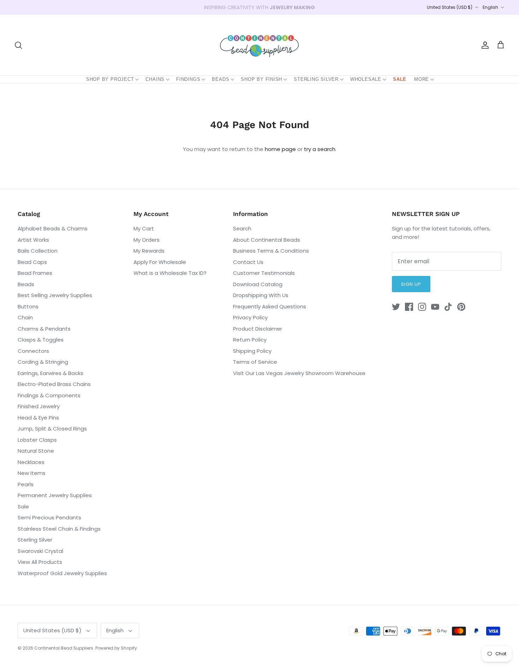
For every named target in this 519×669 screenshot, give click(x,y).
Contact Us (248, 262)
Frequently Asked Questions (269, 306)
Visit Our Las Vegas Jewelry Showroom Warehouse (299, 373)
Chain (25, 317)
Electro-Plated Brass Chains (54, 384)
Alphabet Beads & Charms (53, 228)
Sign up (411, 284)
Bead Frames (35, 273)
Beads (220, 79)
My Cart (143, 228)
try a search (319, 149)
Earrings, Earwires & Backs (50, 373)
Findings (188, 79)
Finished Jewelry (39, 406)
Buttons (28, 306)
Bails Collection (38, 250)
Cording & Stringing (43, 362)
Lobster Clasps (37, 440)
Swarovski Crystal (40, 551)
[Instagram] (422, 307)
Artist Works (33, 239)
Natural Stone (36, 450)
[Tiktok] (448, 307)
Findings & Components (49, 395)
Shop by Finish (261, 79)
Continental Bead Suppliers (63, 648)
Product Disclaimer (257, 328)
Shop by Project (110, 79)
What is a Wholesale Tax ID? (170, 273)
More (421, 79)
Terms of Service (255, 362)
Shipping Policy (252, 351)
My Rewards (149, 250)
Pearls (26, 484)
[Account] (483, 45)
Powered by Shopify (116, 648)
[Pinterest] (461, 307)
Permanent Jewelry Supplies (55, 495)
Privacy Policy (250, 317)
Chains (155, 79)
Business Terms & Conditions (271, 250)
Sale (399, 79)
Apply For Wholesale (159, 262)
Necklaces (31, 462)
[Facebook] (409, 307)
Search (242, 228)
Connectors (33, 351)
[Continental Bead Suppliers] (259, 45)
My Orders (146, 239)
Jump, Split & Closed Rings (52, 428)
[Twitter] (396, 307)
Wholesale (365, 79)
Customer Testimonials (264, 273)
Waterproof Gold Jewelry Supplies (62, 573)
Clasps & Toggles (41, 339)
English (490, 7)
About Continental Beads (266, 239)
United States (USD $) (449, 7)
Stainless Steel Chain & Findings (59, 528)
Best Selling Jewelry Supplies (55, 295)
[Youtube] (435, 307)
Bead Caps (32, 262)
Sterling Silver (316, 79)
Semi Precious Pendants (49, 517)
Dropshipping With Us (260, 295)
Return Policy (250, 339)
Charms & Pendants (44, 328)
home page (280, 149)
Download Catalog (257, 284)
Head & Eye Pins (38, 417)
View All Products (40, 562)
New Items (32, 473)
